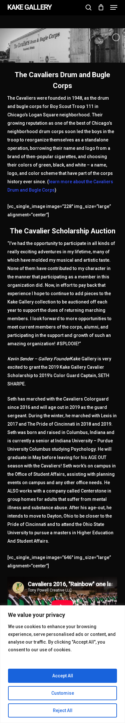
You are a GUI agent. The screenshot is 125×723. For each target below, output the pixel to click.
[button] (113, 7)
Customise (62, 693)
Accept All (62, 675)
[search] (88, 7)
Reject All (62, 710)
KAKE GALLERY (29, 7)
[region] (62, 664)
